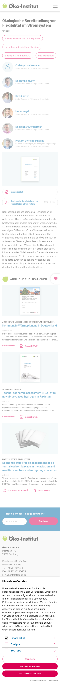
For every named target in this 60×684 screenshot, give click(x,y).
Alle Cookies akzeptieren (30, 673)
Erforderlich (18, 638)
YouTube (16, 650)
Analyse (15, 644)
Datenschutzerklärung (23, 629)
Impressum (53, 680)
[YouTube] (6, 651)
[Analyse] (6, 645)
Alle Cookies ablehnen (30, 666)
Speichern (30, 659)
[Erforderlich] (6, 638)
